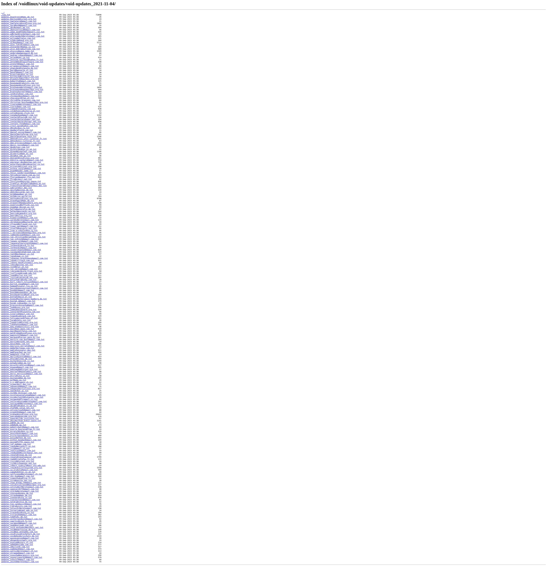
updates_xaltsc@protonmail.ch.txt (19, 551)
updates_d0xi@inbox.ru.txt (15, 128)
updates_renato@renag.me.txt (16, 455)
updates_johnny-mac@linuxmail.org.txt (21, 262)
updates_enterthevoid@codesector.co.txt (22, 164)
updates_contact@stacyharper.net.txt (21, 121)
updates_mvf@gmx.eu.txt (13, 380)
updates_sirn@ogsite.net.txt (16, 480)
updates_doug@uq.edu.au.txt (16, 156)
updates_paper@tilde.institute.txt (20, 418)
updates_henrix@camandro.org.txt (18, 213)
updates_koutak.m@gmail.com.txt (18, 301)
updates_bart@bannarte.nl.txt (17, 70)
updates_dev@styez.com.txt (15, 147)
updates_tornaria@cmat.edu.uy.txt (19, 510)
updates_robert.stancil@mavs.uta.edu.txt (23, 465)
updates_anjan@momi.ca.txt (15, 57)
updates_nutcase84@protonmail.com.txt (21, 403)
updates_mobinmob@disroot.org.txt (19, 369)
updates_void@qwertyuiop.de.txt (18, 530)
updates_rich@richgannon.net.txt (18, 463)
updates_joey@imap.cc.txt (14, 256)
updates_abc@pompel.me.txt (15, 27)
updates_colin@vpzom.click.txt (17, 113)
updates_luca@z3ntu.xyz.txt (16, 320)
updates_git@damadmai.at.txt (16, 194)
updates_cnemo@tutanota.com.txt (18, 109)
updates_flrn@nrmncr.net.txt (16, 179)
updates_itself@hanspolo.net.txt (18, 228)
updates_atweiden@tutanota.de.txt (19, 68)
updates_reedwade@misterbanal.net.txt (21, 453)
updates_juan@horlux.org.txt (16, 275)
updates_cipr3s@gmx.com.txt (16, 107)
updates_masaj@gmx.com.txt (15, 344)
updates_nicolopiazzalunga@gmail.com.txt (23, 395)
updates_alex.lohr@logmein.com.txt (20, 45)
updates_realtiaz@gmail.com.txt (18, 450)
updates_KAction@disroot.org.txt (18, 19)
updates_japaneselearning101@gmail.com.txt (24, 243)
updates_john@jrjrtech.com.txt (17, 260)
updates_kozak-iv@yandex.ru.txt (18, 303)
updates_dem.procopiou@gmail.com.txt (21, 143)
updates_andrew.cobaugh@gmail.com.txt (21, 55)
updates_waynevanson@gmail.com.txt (20, 538)
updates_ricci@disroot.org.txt (17, 461)
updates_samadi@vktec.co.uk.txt (18, 472)
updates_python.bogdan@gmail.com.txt (21, 440)
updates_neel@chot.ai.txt (14, 391)
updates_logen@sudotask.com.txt (18, 316)
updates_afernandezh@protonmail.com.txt (22, 36)
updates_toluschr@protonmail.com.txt (21, 508)
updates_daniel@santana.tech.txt (18, 136)
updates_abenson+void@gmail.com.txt (20, 30)
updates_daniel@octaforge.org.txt (19, 134)
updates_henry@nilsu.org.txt (16, 215)
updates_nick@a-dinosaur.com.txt (18, 393)
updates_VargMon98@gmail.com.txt (18, 25)
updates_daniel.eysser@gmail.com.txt (21, 132)
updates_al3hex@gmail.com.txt (17, 42)
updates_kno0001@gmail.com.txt (17, 290)
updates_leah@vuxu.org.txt (15, 307)
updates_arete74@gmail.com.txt (17, 64)
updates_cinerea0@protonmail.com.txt (21, 104)
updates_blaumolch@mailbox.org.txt (20, 79)
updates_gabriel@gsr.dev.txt (16, 188)
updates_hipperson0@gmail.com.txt (19, 218)
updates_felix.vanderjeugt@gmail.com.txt (23, 173)
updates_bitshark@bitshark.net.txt (20, 77)
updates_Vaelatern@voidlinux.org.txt (21, 23)
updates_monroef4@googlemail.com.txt (21, 371)
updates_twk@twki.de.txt (14, 517)
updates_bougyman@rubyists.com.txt (20, 83)
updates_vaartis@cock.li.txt (16, 521)
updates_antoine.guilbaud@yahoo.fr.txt (22, 60)
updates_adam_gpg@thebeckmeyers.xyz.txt (22, 32)
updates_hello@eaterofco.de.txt (18, 209)
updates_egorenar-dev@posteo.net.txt (21, 162)
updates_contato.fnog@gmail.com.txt (20, 124)
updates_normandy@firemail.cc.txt (19, 399)
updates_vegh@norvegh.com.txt (17, 525)
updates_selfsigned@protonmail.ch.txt (21, 474)
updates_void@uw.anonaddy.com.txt (19, 532)
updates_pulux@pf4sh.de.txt (16, 438)
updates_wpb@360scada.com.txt (17, 544)
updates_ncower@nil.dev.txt (16, 384)
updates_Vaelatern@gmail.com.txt (18, 21)
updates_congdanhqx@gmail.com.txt (19, 115)
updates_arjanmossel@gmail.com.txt (20, 66)
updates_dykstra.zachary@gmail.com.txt (22, 160)
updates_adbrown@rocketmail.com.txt (20, 34)
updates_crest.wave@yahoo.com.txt (19, 126)
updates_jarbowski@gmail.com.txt (18, 248)
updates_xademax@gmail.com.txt (17, 549)
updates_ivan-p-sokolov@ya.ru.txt (19, 230)
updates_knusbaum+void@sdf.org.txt (20, 295)
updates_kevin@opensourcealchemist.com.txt (24, 288)
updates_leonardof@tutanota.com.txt (20, 312)
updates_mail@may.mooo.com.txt (17, 329)
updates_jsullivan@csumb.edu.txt (18, 273)
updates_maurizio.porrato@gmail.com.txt (22, 346)
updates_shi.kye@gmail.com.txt (17, 476)
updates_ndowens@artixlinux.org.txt (20, 389)
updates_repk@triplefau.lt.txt (17, 459)
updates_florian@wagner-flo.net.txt (20, 177)
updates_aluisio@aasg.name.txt (17, 51)
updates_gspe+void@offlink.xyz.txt (20, 205)
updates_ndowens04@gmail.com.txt (18, 386)
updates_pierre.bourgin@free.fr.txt (20, 429)
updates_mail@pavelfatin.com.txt (18, 331)
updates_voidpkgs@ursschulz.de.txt (20, 536)
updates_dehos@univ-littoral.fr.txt (20, 141)
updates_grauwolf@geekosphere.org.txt (21, 203)
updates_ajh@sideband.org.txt (17, 40)
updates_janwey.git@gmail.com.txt (19, 241)
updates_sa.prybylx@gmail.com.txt (19, 470)
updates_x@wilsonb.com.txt (15, 547)
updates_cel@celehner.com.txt (17, 94)
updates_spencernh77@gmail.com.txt (20, 489)
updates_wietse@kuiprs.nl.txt (17, 542)
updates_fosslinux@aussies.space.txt (21, 181)
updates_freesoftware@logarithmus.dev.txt (24, 186)
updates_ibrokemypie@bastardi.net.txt (21, 222)
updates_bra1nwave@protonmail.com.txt (21, 87)
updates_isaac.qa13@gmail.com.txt (19, 226)
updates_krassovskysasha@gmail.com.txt (22, 305)
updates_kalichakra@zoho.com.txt (18, 280)
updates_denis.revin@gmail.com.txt (20, 145)
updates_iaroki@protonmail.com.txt (20, 220)
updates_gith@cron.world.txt (16, 196)
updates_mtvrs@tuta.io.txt (15, 376)
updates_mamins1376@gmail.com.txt (19, 335)
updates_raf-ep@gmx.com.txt (16, 444)
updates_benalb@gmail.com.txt (17, 72)
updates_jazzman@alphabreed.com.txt (20, 252)
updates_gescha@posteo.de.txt (17, 190)
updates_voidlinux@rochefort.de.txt (20, 534)
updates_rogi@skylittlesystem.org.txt (21, 468)
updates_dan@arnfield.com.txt (17, 130)
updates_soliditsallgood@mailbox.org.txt (23, 485)
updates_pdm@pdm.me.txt (13, 425)
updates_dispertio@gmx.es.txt (17, 154)
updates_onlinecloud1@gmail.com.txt (20, 410)
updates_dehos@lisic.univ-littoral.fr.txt (24, 139)
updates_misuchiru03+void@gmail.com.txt (22, 365)
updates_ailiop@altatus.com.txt (18, 38)
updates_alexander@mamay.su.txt (18, 47)
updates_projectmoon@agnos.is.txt (19, 436)
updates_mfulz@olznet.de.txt (16, 359)
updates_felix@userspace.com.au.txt (20, 175)
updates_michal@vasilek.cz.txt (17, 361)
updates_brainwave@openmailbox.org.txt (22, 89)
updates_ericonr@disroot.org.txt (18, 166)
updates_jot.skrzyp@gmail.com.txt (19, 269)
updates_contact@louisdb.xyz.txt (18, 117)
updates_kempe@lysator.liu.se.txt (19, 286)
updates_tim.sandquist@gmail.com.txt (21, 504)
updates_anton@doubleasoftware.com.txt (22, 62)
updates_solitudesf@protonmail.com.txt (22, 487)
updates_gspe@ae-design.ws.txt (17, 207)
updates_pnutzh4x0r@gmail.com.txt (19, 433)
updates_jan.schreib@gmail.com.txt (20, 239)
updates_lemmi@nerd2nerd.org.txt (18, 309)
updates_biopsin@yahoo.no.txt (17, 74)
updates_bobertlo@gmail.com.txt (18, 81)
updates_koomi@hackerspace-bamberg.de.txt (24, 299)
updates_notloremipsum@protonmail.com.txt (24, 401)
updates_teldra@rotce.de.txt (16, 502)
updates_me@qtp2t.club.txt (15, 354)
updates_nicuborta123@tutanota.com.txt (22, 397)
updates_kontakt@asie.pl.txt (16, 297)
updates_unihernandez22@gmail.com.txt (21, 519)
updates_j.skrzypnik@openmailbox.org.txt (23, 233)
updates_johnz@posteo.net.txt (17, 265)
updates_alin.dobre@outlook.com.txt (20, 49)
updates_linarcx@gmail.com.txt (17, 314)
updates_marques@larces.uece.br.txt (20, 337)
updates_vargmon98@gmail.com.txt (18, 523)
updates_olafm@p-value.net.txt (17, 408)
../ (3, 13)
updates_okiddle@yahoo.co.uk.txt (18, 406)
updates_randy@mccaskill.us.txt (18, 446)
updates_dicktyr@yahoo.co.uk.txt (18, 149)
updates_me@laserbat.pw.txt (16, 352)
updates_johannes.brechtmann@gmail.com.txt (24, 258)
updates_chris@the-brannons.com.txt (20, 100)
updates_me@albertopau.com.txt (17, 348)
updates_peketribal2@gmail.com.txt (20, 427)
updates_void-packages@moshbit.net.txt (22, 527)
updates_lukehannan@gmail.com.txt (19, 324)
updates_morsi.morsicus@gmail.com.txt (21, 374)
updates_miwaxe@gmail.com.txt (17, 367)
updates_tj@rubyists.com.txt (16, 506)
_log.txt (5, 15)
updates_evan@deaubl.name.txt (17, 171)
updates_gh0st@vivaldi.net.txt (17, 192)
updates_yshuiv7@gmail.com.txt (17, 559)
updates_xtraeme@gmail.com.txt (17, 553)
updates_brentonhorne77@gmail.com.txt (21, 92)
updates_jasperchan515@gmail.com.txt (21, 250)
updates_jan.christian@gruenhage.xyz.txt (23, 237)
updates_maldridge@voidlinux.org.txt (21, 333)
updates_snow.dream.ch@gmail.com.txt (21, 483)
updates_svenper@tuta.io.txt (16, 497)
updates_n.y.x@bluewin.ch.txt (17, 382)
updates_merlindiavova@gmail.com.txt (21, 356)
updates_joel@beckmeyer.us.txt (17, 254)
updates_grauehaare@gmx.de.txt (17, 201)
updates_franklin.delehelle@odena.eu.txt (23, 183)
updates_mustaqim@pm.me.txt (16, 378)
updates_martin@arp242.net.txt (17, 342)
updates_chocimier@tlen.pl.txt (17, 98)
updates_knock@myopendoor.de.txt (18, 292)
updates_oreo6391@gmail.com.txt (18, 412)
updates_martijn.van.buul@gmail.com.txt (22, 339)
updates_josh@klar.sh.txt (14, 267)
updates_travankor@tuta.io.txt (17, 512)
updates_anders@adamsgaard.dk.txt (19, 53)
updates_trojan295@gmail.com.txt (18, 515)
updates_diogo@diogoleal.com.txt (18, 151)
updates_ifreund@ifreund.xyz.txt (18, 224)
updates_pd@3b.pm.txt (12, 423)
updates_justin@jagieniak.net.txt (19, 277)
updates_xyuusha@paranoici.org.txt (20, 555)
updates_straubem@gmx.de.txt (16, 495)
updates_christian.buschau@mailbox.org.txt (24, 102)
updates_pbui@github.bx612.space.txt (21, 421)
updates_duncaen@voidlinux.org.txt (20, 158)
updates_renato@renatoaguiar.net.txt (21, 457)
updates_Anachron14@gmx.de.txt (17, 17)
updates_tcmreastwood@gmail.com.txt (20, 500)
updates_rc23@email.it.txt (15, 448)
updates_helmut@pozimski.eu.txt (18, 211)
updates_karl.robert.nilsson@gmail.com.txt (24, 282)
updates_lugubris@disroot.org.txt (19, 322)
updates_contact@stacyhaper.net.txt (20, 119)
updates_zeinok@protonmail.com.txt (20, 562)
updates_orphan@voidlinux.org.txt (19, 414)
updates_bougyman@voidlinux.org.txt (20, 85)
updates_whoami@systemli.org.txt (18, 540)
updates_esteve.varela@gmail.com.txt (21, 168)
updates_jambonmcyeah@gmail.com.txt (20, 235)
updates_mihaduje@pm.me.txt (16, 363)
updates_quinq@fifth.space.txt (17, 442)
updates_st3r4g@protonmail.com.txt (20, 491)
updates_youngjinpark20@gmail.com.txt (21, 557)
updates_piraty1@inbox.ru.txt (17, 431)
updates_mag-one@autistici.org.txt (20, 327)
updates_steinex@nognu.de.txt (17, 493)
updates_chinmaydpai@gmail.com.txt (20, 96)
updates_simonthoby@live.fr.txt (18, 478)
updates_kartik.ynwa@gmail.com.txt (20, 284)
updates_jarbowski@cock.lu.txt (17, 245)
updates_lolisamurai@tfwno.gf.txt (19, 318)
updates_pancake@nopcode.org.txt (18, 416)
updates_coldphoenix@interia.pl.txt (20, 111)
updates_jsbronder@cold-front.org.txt (21, 271)
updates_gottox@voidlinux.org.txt (19, 198)
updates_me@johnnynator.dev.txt (18, 350)
